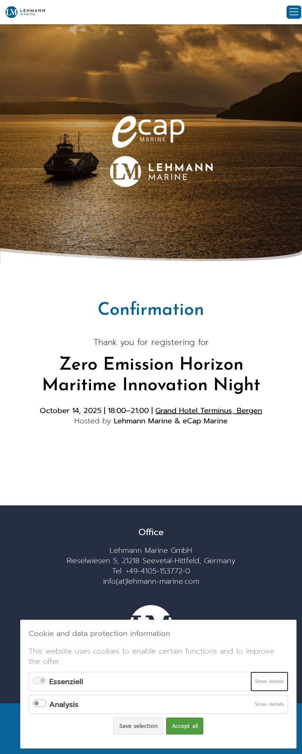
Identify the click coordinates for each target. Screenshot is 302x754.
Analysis (63, 704)
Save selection (138, 726)
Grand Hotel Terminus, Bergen (208, 410)
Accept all (185, 726)
